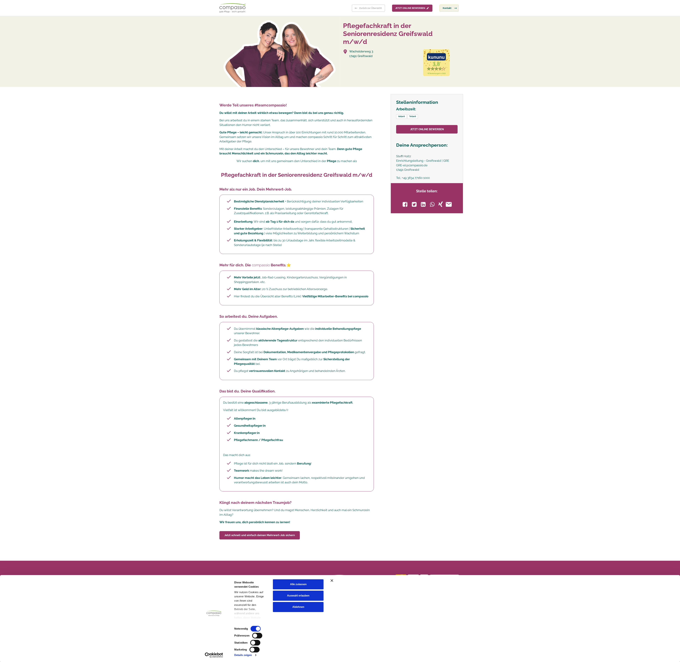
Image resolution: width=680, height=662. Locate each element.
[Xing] (440, 204)
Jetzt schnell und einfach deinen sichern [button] (259, 535)
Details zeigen (243, 655)
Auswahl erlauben (298, 595)
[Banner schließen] (406, 580)
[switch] (257, 635)
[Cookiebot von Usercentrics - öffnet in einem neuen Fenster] (213, 655)
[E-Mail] (448, 204)
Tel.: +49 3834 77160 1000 (413, 178)
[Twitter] (414, 204)
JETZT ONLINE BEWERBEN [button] (410, 8)
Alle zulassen (298, 584)
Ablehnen (298, 606)
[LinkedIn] (423, 204)
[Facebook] (405, 204)
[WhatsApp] (432, 204)
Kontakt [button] (447, 8)
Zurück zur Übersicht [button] (370, 8)
